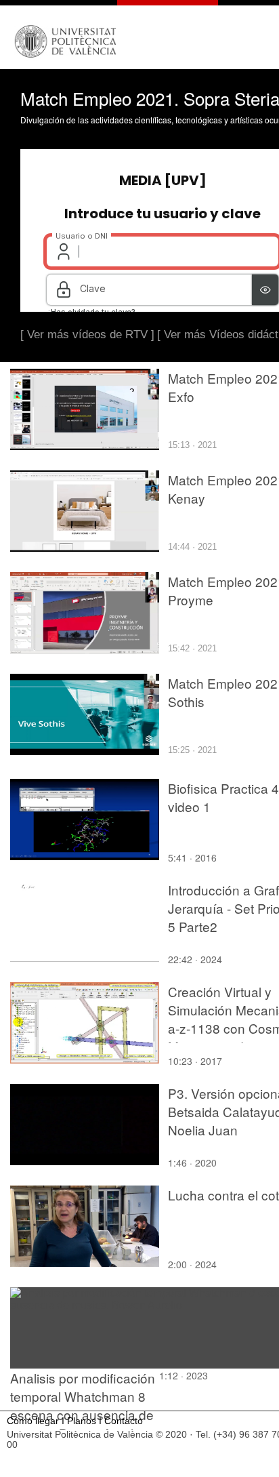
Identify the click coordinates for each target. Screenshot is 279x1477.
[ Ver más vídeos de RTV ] (87, 334)
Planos (81, 1421)
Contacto (123, 1421)
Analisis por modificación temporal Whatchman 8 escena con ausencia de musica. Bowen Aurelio (82, 1405)
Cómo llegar (33, 1421)
